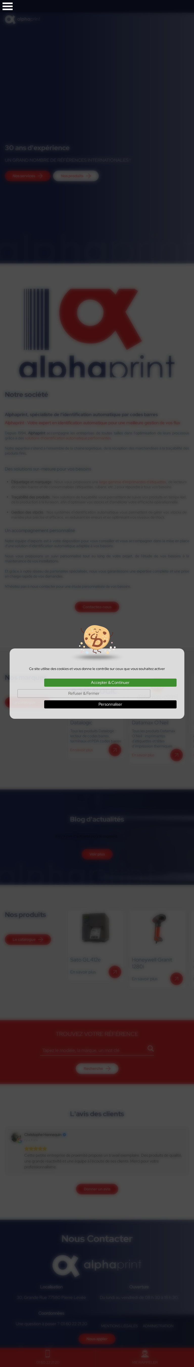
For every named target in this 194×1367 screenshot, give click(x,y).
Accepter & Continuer (110, 682)
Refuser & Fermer (84, 693)
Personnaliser (110, 704)
